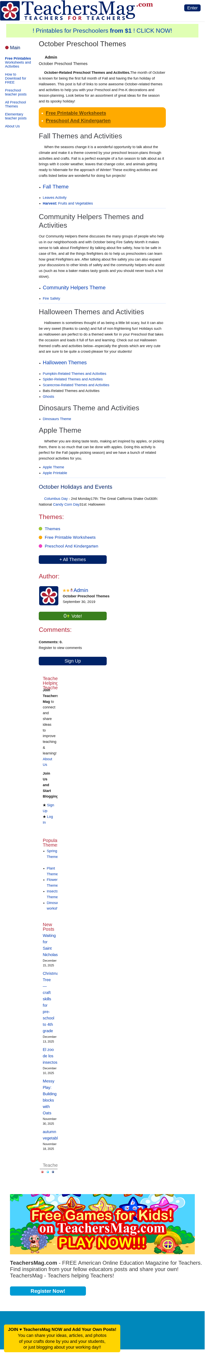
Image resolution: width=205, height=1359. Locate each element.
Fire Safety (51, 298)
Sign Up (73, 661)
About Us (12, 126)
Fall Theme (56, 187)
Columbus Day (56, 499)
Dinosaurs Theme (57, 419)
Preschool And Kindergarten (78, 120)
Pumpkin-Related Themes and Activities (74, 374)
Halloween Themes (65, 362)
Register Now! (48, 1291)
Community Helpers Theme (74, 288)
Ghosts (48, 397)
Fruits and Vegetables (68, 203)
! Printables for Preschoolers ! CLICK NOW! (102, 30)
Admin (81, 590)
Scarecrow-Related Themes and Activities (76, 385)
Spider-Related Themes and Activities (73, 379)
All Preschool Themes (15, 104)
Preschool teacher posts (16, 92)
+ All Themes (72, 559)
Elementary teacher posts (16, 116)
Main (15, 47)
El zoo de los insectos (50, 1056)
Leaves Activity (55, 198)
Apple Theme (53, 467)
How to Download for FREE (15, 78)
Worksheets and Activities (18, 62)
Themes (52, 528)
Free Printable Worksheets (76, 113)
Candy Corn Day (66, 504)
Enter (192, 7)
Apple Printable (55, 473)
